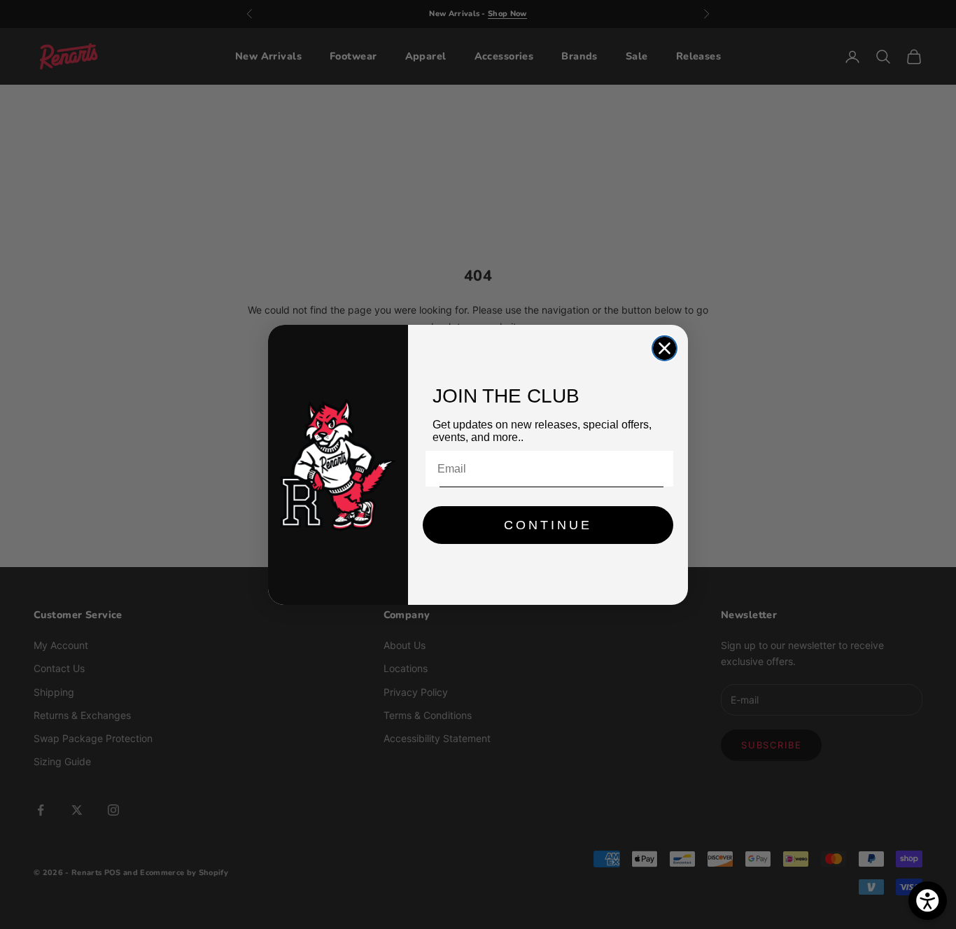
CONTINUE (548, 525)
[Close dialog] (664, 348)
